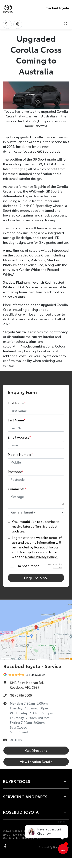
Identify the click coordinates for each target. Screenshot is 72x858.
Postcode (15, 471)
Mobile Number (20, 454)
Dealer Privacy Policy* (41, 556)
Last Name (16, 420)
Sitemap (23, 834)
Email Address (19, 437)
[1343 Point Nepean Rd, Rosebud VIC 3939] (18, 24)
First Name (17, 403)
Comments (17, 489)
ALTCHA (57, 567)
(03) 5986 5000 (21, 695)
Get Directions (36, 750)
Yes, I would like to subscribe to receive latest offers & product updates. (36, 526)
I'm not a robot (27, 565)
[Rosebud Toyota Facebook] (6, 846)
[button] (65, 24)
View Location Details (36, 761)
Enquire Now (36, 577)
